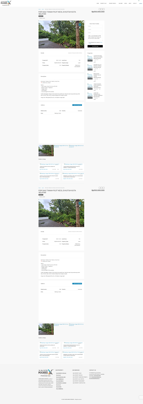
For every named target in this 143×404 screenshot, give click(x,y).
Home (98, 3)
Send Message (95, 46)
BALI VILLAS (58, 375)
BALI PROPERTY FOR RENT (61, 382)
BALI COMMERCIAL (59, 388)
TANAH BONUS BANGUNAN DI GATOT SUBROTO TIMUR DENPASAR (71, 167)
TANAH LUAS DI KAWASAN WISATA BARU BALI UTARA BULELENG (49, 176)
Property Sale (103, 3)
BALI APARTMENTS (59, 380)
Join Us (125, 3)
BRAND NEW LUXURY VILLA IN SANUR (97, 75)
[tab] (80, 24)
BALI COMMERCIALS (60, 379)
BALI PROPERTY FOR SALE (61, 373)
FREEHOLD (41, 16)
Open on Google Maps (77, 283)
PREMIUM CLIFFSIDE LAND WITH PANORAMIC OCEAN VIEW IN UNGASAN (73, 176)
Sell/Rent (121, 3)
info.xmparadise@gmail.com (94, 378)
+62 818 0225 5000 (97, 375)
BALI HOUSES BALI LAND (60, 377)
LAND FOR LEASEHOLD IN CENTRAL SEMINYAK (98, 94)
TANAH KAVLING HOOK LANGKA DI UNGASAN (47, 167)
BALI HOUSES (58, 386)
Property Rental (112, 3)
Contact (135, 3)
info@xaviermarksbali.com (96, 377)
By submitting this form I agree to (95, 43)
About (130, 3)
